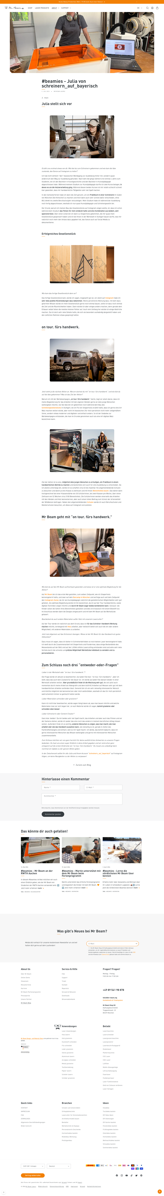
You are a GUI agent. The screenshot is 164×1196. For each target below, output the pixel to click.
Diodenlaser (107, 1049)
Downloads (65, 995)
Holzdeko (106, 1108)
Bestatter (65, 1122)
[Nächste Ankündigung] (137, 2)
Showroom (24, 981)
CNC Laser (106, 1060)
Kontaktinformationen (94, 1186)
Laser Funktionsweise (110, 1082)
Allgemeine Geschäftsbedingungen (33, 1122)
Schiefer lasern (67, 1074)
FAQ (63, 974)
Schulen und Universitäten (71, 1108)
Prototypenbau (67, 1140)
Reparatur (65, 988)
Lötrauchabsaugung (110, 1071)
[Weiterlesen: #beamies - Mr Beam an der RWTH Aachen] (40, 850)
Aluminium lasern (68, 1056)
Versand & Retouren (69, 992)
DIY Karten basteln (109, 1122)
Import (80, 1182)
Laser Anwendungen (69, 1031)
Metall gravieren (67, 1063)
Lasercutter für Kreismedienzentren (74, 1115)
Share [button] (46, 98)
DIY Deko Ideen (108, 1115)
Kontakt (64, 985)
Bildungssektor (35, 892)
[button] (55, 8)
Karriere (24, 988)
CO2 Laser (106, 1056)
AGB (134, 952)
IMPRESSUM (25, 1111)
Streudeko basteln (109, 1144)
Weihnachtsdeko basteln (111, 1140)
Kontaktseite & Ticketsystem (113, 1000)
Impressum (74, 1186)
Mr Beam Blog (26, 1003)
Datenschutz (105, 954)
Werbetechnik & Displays (70, 1126)
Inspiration (75, 891)
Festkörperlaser (108, 1078)
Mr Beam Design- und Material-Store (32, 1038)
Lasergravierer (108, 1042)
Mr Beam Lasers (31, 1186)
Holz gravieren (67, 1038)
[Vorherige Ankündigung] (27, 2)
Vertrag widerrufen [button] (32, 1175)
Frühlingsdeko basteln (110, 1129)
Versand (64, 1182)
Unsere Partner (26, 999)
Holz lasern (66, 1034)
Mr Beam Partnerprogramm (31, 992)
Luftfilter (106, 1063)
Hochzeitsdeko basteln (70, 1133)
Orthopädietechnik (68, 1111)
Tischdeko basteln (109, 1111)
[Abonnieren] (136, 943)
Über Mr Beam (26, 974)
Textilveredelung (67, 1067)
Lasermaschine (108, 1031)
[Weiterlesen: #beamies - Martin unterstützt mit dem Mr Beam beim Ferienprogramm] (81, 850)
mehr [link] (40, 888)
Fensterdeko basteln (110, 1126)
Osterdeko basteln (109, 1133)
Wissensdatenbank (68, 999)
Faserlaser (106, 1074)
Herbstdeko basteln (110, 1137)
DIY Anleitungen (108, 1119)
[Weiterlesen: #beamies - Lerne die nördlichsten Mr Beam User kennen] (122, 850)
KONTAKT (24, 1108)
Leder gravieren (67, 1049)
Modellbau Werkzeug (69, 1137)
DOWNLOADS (25, 1119)
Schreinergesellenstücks (51, 407)
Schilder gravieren (68, 1078)
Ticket (64, 981)
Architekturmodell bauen (70, 1119)
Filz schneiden (67, 1045)
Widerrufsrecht (26, 1126)
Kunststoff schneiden (69, 1042)
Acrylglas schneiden (69, 1060)
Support (64, 977)
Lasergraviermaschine (111, 1038)
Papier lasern (66, 1071)
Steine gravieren (67, 1053)
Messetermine (26, 985)
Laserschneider (108, 1034)
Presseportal (25, 995)
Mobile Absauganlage (110, 1067)
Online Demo (25, 977)
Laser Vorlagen (108, 1089)
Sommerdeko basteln (110, 1147)
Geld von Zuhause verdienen (112, 1085)
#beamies (27, 892)
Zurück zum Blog (83, 764)
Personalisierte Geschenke (71, 1129)
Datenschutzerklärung (57, 1186)
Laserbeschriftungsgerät (111, 1045)
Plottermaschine (108, 1053)
